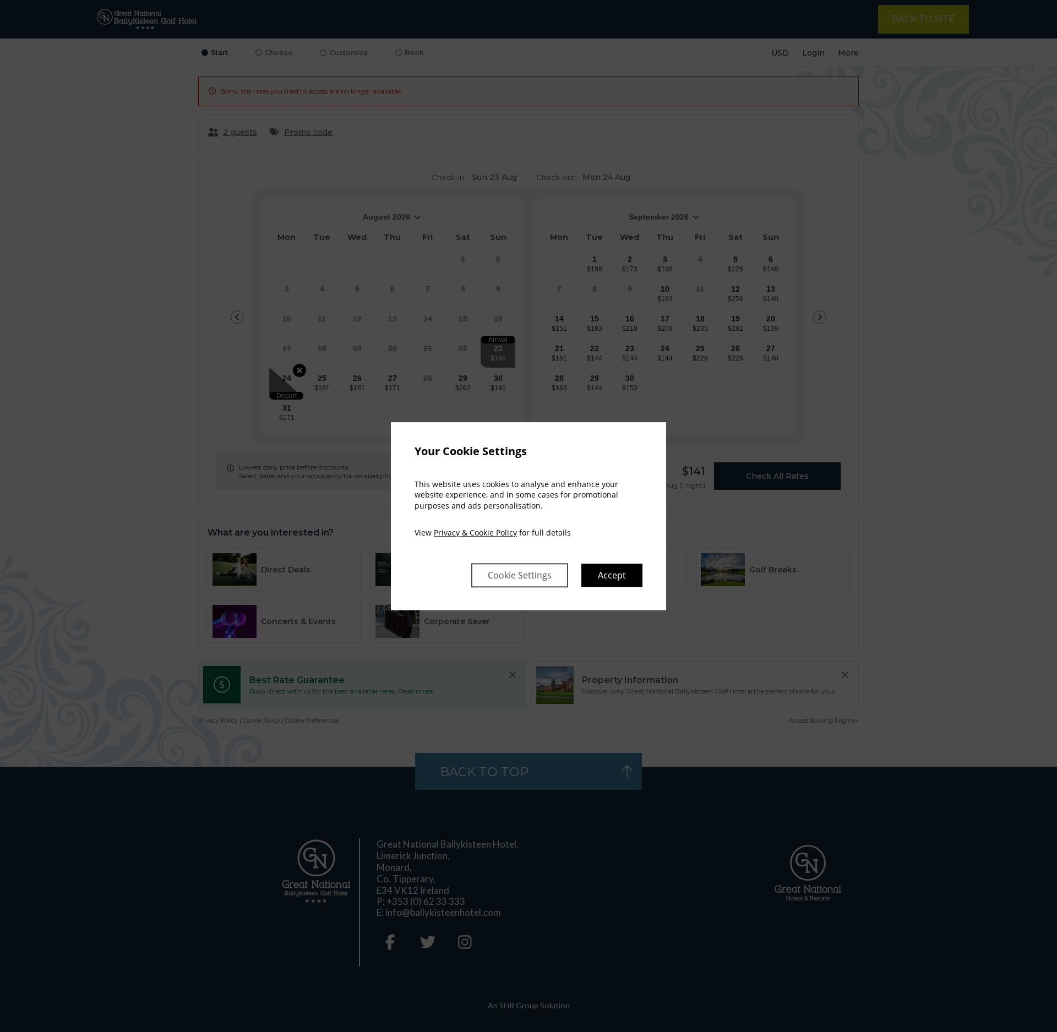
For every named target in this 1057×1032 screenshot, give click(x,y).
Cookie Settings (520, 575)
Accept (612, 575)
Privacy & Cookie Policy (475, 533)
